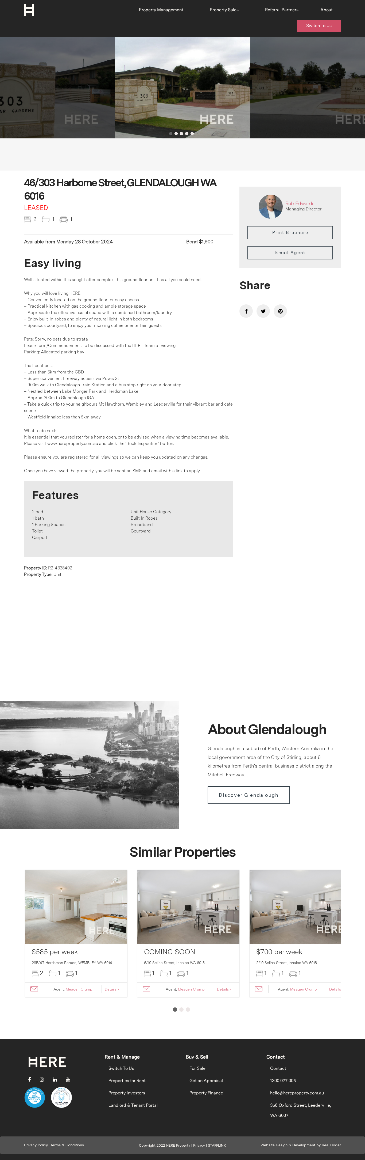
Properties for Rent (127, 1080)
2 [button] (176, 133)
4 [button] (186, 133)
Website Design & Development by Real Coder (301, 1145)
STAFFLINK (217, 1145)
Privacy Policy (36, 1145)
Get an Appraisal (206, 1080)
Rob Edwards (299, 203)
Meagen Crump (79, 989)
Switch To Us (319, 25)
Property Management (161, 9)
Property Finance (206, 1092)
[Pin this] (280, 311)
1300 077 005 (283, 1080)
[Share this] (246, 311)
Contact (278, 1068)
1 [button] (170, 133)
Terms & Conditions (67, 1145)
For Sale (197, 1068)
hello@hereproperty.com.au (297, 1092)
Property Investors (126, 1092)
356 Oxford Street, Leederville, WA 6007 (300, 1110)
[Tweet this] (263, 311)
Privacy (199, 1145)
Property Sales (224, 9)
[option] (182, 87)
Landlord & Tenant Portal (133, 1105)
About (326, 9)
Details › (112, 989)
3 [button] (181, 133)
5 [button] (192, 133)
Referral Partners (281, 9)
